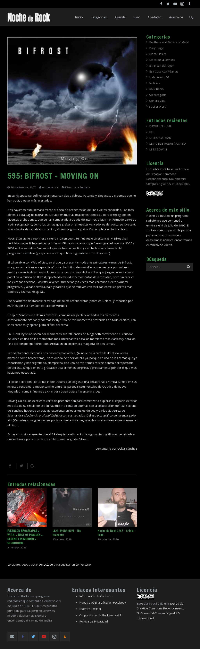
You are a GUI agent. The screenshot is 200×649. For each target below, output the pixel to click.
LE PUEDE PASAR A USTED (167, 143)
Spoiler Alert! (157, 106)
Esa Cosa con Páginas (163, 71)
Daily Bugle (156, 48)
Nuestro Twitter (90, 609)
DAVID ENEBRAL (160, 126)
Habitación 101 (159, 77)
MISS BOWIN (158, 149)
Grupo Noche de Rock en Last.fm (101, 615)
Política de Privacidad (93, 621)
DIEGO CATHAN (160, 138)
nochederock (50, 187)
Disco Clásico (158, 54)
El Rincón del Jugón (161, 65)
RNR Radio (156, 89)
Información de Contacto (95, 596)
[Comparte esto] (11, 466)
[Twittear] (22, 466)
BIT (151, 132)
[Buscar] (191, 17)
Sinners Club (157, 101)
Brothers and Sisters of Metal (169, 42)
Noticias (154, 83)
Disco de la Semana (77, 187)
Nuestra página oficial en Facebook (102, 602)
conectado (46, 564)
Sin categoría (157, 95)
